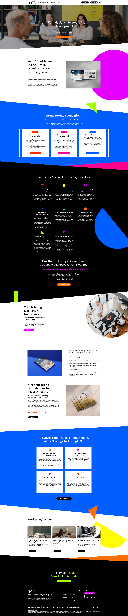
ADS (47, 2)
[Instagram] (91, 607)
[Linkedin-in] (95, 607)
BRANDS (39, 2)
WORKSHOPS (52, 2)
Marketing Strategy (89, 536)
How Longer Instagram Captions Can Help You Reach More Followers (63, 541)
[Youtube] (97, 607)
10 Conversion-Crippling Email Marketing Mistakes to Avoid (38, 541)
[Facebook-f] (93, 607)
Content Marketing (32, 536)
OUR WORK (58, 2)
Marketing (65, 536)
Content (55, 536)
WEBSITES (44, 2)
